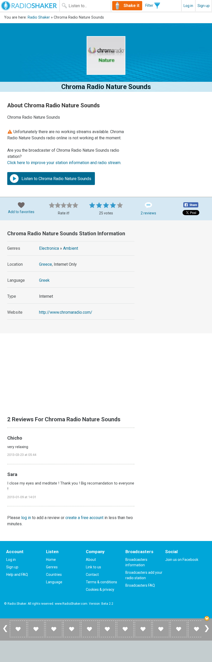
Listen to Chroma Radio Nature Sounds (55, 178)
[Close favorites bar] (206, 618)
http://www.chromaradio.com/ (65, 312)
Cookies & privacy (100, 589)
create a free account (84, 517)
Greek (44, 280)
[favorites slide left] (5, 632)
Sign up (204, 6)
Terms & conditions (101, 582)
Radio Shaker (39, 17)
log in (26, 517)
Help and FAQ (17, 574)
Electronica (49, 248)
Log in (188, 6)
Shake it (131, 5)
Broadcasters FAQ (140, 585)
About (91, 560)
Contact (92, 574)
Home (51, 560)
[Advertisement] (176, 256)
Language (54, 582)
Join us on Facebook (181, 560)
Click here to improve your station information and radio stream (63, 162)
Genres (52, 567)
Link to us (93, 567)
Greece (45, 264)
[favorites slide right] (206, 632)
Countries (54, 574)
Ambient (70, 248)
